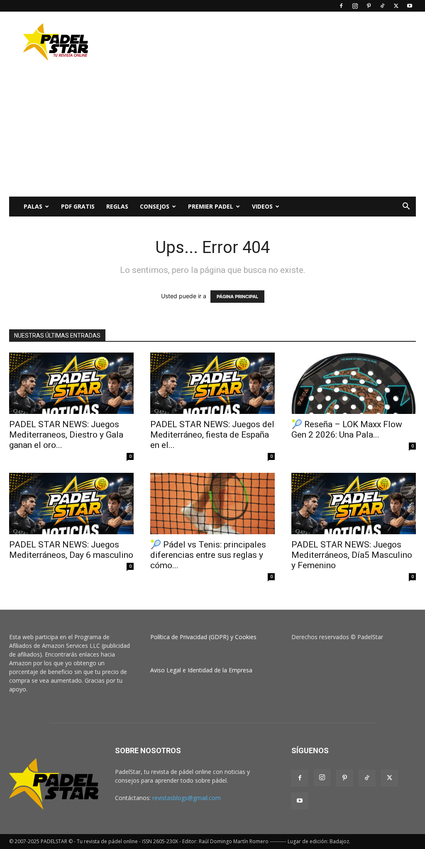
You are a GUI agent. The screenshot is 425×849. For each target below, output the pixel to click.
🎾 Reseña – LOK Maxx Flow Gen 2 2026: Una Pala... (346, 429)
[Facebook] (341, 6)
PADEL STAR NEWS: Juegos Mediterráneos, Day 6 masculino (71, 550)
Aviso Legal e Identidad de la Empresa (201, 670)
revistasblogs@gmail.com (186, 798)
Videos (262, 206)
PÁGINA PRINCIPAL (237, 296)
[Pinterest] (368, 6)
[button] (406, 207)
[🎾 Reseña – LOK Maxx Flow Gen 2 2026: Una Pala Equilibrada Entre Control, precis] (353, 383)
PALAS (33, 206)
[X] (396, 6)
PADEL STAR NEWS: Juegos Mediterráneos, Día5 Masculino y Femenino (351, 555)
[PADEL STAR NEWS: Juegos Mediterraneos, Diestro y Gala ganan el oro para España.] (71, 383)
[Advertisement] (265, 41)
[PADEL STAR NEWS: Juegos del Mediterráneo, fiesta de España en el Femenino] (212, 383)
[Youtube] (409, 6)
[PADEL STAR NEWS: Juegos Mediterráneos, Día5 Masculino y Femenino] (353, 503)
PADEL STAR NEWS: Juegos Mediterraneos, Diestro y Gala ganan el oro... (66, 434)
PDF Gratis (78, 206)
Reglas (117, 206)
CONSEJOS (154, 206)
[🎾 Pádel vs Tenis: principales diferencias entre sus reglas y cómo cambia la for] (212, 503)
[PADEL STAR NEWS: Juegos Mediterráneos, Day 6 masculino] (71, 503)
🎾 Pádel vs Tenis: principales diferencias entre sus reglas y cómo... (208, 555)
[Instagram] (355, 6)
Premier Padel (210, 206)
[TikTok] (382, 6)
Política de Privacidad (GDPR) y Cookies (203, 637)
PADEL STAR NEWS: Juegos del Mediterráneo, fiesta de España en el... (212, 434)
